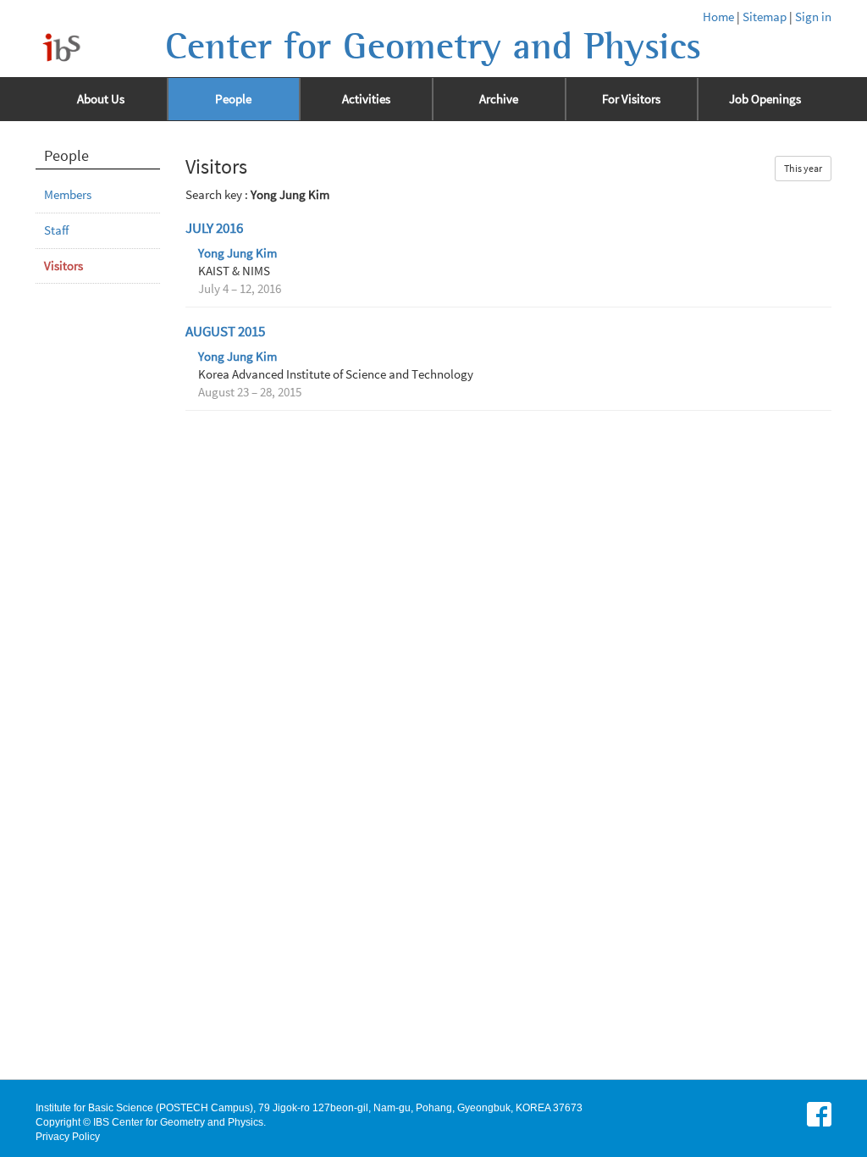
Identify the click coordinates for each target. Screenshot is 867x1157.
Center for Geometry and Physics (433, 46)
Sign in (813, 17)
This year (803, 168)
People (233, 99)
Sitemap (765, 17)
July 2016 (214, 228)
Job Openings (765, 99)
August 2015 (225, 331)
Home (718, 17)
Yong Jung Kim (237, 253)
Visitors (63, 266)
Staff (56, 230)
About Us (100, 99)
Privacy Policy (68, 1137)
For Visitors (631, 99)
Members (67, 194)
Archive (498, 99)
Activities (366, 99)
